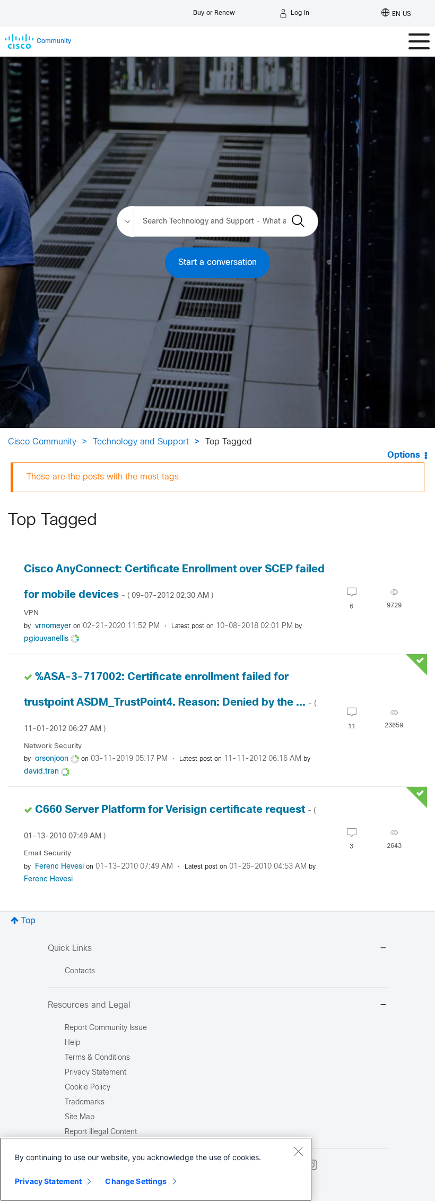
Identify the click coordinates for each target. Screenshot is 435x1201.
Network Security (53, 746)
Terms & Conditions (97, 1057)
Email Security (47, 853)
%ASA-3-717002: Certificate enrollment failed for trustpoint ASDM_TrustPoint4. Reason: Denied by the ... (170, 702)
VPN (31, 613)
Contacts (80, 971)
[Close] (298, 1151)
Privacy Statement (48, 1181)
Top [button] (28, 921)
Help (72, 1043)
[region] (156, 1169)
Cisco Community (42, 442)
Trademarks (85, 1102)
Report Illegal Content (101, 1132)
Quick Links (70, 949)
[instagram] (312, 1165)
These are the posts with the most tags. (104, 477)
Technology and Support (141, 442)
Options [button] (403, 455)
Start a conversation (217, 263)
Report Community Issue (106, 1028)
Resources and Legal (89, 1005)
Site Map (79, 1117)
